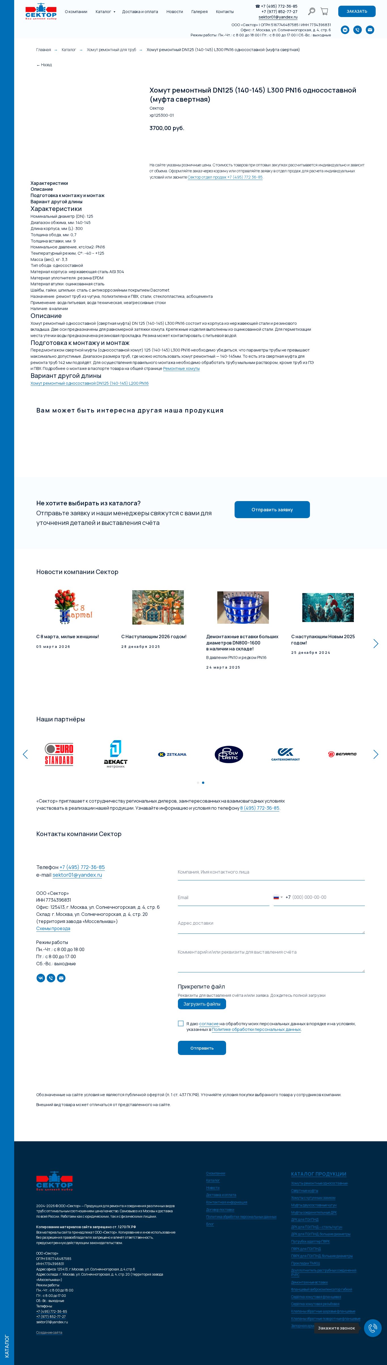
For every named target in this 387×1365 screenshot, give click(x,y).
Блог (210, 1224)
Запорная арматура (307, 1325)
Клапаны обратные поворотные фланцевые (325, 1318)
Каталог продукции (318, 1174)
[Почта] (61, 978)
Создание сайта (49, 1332)
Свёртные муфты (304, 1190)
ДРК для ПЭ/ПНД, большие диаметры (320, 1234)
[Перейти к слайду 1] (198, 783)
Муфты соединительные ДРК (314, 1212)
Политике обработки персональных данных (256, 1029)
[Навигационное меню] (7, 8)
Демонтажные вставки (309, 1282)
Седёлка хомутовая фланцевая (316, 1296)
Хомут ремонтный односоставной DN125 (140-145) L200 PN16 (90, 383)
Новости (175, 11)
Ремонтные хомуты (181, 368)
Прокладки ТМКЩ (305, 1263)
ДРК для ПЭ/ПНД (304, 1219)
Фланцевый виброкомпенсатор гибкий (321, 1289)
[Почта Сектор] (370, 30)
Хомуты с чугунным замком (313, 1197)
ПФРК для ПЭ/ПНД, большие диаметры (322, 1255)
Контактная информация (226, 1202)
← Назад (44, 64)
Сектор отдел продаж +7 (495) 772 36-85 (225, 177)
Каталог (104, 11)
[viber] (311, 11)
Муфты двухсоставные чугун (314, 1205)
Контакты (225, 11)
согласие (209, 1024)
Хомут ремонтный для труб (111, 49)
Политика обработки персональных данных (241, 1216)
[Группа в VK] (345, 30)
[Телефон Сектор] (357, 30)
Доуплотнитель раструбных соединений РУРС (323, 1272)
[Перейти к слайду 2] (203, 783)
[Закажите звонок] (372, 1328)
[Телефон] (51, 978)
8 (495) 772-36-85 (259, 808)
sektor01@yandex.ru (278, 17)
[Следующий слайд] (376, 643)
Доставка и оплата (140, 11)
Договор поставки (220, 1209)
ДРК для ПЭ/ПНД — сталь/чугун (316, 1226)
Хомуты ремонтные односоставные (319, 1183)
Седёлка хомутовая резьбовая (315, 1303)
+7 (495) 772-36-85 (279, 6)
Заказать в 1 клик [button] (209, 145)
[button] (357, 11)
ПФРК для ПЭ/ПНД (306, 1248)
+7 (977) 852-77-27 (279, 11)
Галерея (200, 11)
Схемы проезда (53, 928)
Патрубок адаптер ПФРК (310, 1241)
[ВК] (41, 978)
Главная (43, 49)
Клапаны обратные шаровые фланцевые (323, 1311)
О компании (76, 11)
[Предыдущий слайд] (25, 754)
